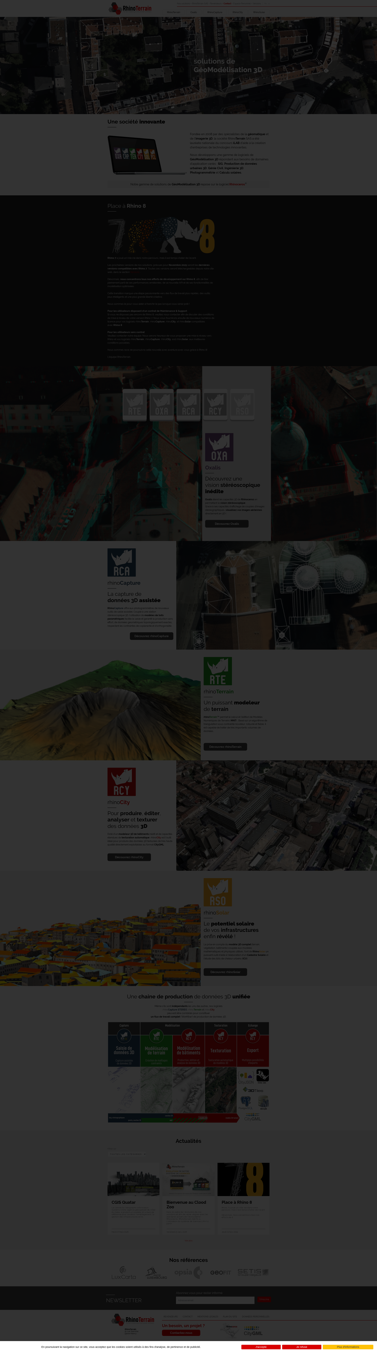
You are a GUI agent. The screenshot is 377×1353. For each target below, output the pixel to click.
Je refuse (301, 1346)
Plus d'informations (348, 1346)
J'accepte (261, 1346)
